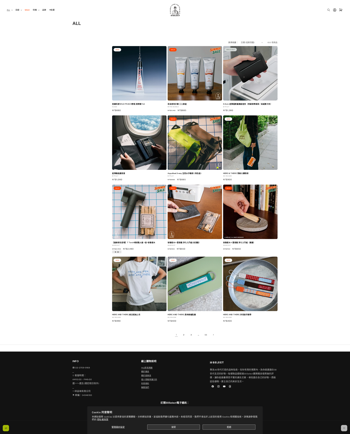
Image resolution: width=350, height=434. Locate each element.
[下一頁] (213, 335)
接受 (173, 427)
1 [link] (176, 334)
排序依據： (233, 42)
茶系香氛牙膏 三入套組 (177, 104)
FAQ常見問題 (147, 368)
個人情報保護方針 (149, 379)
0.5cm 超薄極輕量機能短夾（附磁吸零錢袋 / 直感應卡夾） (247, 104)
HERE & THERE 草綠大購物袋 (235, 173)
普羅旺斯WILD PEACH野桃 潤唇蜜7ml (128, 104)
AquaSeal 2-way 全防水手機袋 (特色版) (184, 173)
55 (206, 335)
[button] (9, 10)
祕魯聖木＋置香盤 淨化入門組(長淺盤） (184, 242)
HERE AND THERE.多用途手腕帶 (237, 314)
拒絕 (229, 427)
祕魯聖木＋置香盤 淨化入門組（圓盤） (239, 242)
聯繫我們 (145, 387)
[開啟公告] (6, 428)
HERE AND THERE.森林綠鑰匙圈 (182, 314)
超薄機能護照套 (118, 173)
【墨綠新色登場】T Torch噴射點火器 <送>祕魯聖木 (133, 242)
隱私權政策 (102, 419)
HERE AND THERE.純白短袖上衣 (126, 314)
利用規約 (145, 383)
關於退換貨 (146, 375)
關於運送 (145, 371)
